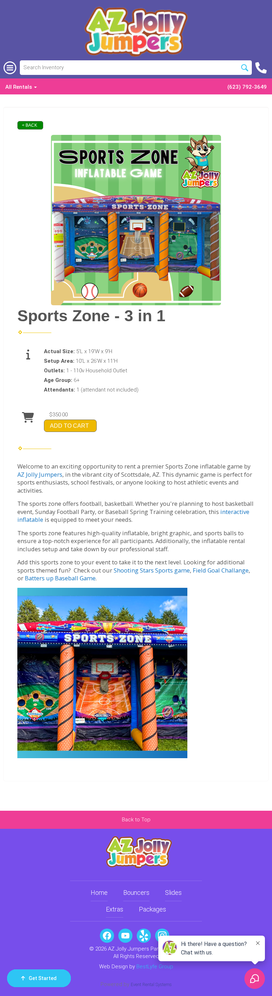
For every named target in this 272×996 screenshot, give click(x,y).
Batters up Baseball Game (60, 578)
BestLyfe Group (154, 966)
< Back (29, 125)
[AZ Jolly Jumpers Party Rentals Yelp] (144, 936)
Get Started (43, 978)
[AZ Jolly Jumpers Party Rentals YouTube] (125, 936)
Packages (152, 909)
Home (99, 892)
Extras (114, 909)
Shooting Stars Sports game (152, 570)
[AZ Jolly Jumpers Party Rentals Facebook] (107, 936)
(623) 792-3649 (247, 87)
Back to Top (136, 819)
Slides (173, 892)
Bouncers (136, 892)
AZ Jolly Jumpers (39, 474)
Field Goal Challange (221, 570)
